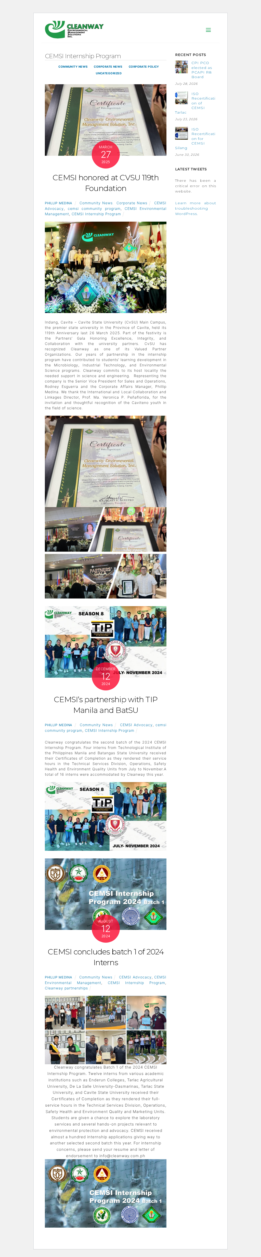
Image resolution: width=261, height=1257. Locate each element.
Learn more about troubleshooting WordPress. (195, 208)
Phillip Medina (58, 203)
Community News (72, 66)
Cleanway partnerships (66, 988)
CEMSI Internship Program (96, 214)
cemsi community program (94, 208)
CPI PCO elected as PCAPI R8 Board (201, 70)
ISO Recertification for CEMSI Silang (195, 138)
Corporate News (108, 66)
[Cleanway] (74, 36)
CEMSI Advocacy (136, 725)
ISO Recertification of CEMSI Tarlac (195, 103)
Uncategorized (109, 73)
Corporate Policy (144, 66)
